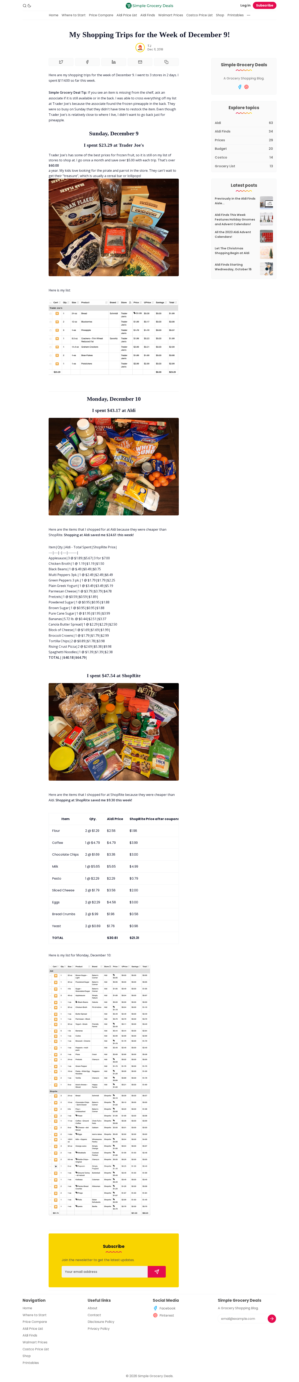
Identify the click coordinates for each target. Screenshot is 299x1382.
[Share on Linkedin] (113, 62)
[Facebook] (239, 86)
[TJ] (140, 47)
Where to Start (74, 15)
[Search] (25, 6)
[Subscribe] (157, 1272)
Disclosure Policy (101, 1321)
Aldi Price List (127, 15)
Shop (220, 15)
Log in (245, 5)
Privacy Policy (99, 1328)
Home (53, 15)
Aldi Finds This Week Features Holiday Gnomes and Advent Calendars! (235, 219)
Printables (235, 15)
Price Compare (101, 15)
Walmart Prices (170, 15)
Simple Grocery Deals (155, 1376)
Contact (94, 1315)
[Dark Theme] (29, 6)
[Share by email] (140, 62)
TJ (149, 45)
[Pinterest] (246, 86)
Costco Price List (199, 15)
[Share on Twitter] (61, 62)
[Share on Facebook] (87, 62)
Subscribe (264, 5)
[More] (248, 15)
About (92, 1308)
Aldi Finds (147, 15)
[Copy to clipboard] (166, 62)
